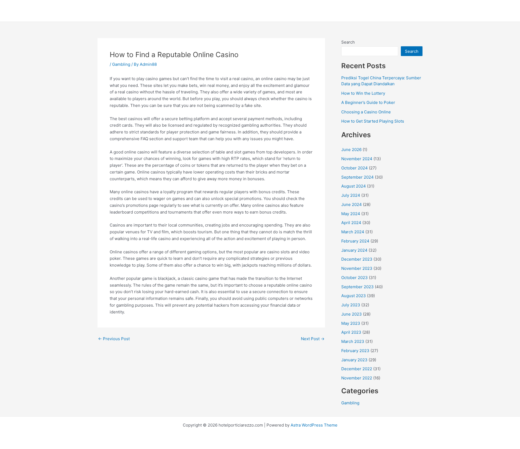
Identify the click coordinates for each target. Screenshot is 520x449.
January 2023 (354, 359)
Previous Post (114, 339)
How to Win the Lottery (363, 93)
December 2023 (356, 259)
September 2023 (357, 286)
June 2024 (351, 204)
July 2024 (350, 195)
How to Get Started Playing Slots (372, 121)
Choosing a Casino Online (366, 111)
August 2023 (353, 295)
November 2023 (356, 268)
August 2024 (353, 186)
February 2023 (355, 350)
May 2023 (350, 323)
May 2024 (350, 213)
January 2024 (354, 250)
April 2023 (351, 332)
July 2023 (350, 304)
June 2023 (351, 314)
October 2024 (354, 168)
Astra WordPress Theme (314, 425)
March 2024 (352, 231)
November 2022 (356, 378)
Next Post (312, 339)
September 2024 (357, 177)
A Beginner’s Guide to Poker (368, 102)
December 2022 (356, 368)
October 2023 (354, 277)
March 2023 (352, 341)
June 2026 (351, 149)
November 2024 (356, 158)
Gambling (121, 64)
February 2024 (355, 241)
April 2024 (351, 222)
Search (348, 42)
